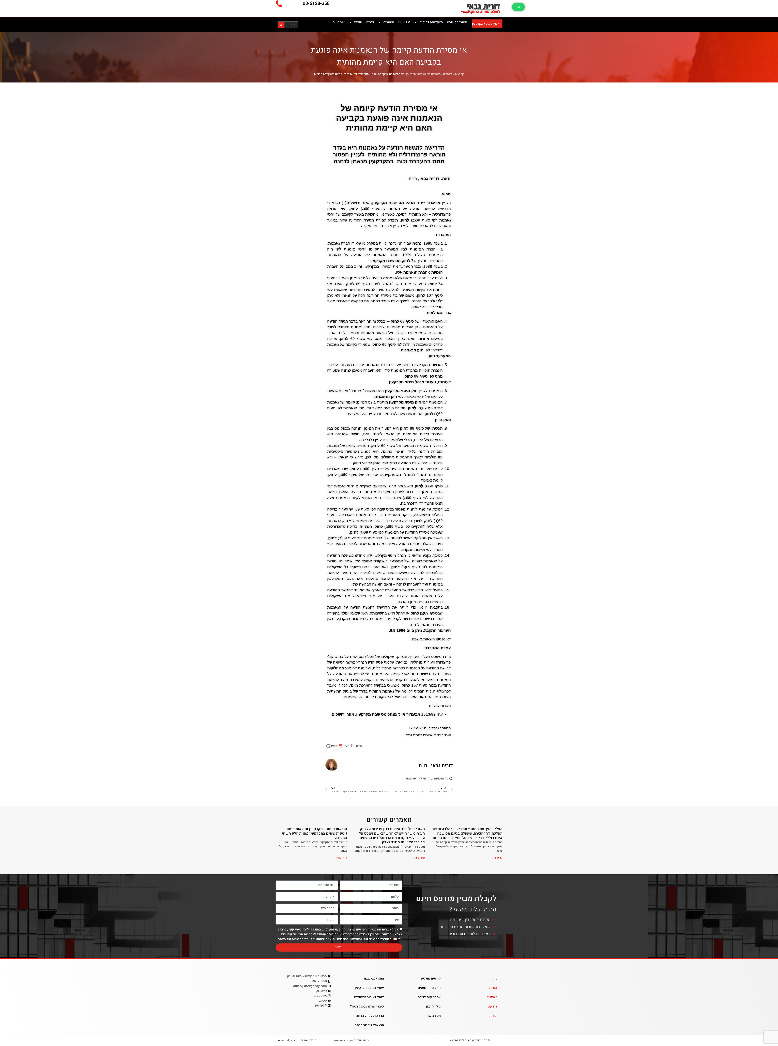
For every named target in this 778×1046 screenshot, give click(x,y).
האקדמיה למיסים (431, 22)
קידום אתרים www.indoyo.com (297, 1040)
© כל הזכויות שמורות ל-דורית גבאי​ (470, 1040)
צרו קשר (491, 1006)
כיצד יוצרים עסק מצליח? (367, 1006)
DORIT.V (404, 22)
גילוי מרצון (433, 1006)
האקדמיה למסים (429, 987)
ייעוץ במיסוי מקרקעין (485, 23)
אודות (358, 22)
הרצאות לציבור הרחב (369, 1025)
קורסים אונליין (431, 978)
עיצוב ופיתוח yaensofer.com (351, 1040)
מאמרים (388, 22)
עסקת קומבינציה (429, 997)
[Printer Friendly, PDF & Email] (344, 745)
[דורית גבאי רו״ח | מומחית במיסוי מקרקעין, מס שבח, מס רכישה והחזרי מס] (458, 8)
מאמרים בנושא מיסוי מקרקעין (423, 74)
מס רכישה (434, 1015)
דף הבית (459, 74)
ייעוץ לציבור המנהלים (369, 997)
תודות (493, 1015)
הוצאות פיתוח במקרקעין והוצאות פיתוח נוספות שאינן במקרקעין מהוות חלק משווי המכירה (314, 833)
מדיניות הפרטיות (303, 939)
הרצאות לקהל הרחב (370, 1015)
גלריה (370, 22)
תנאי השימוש (325, 939)
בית (495, 978)
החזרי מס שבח (457, 22)
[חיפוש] (281, 25)
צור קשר (339, 22)
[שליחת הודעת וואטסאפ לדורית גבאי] (518, 7)
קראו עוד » (496, 858)
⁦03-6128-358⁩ (316, 3)
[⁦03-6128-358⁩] (279, 3)
